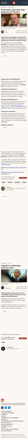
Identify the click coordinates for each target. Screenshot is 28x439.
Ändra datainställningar (6, 430)
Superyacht (17, 182)
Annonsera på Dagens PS (7, 424)
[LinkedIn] (9, 407)
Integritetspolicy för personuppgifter (9, 417)
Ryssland (10, 182)
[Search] (24, 3)
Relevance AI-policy (6, 422)
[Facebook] (2, 407)
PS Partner (3, 427)
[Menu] (26, 3)
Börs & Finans (11, 7)
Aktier (10, 263)
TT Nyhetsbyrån (9, 347)
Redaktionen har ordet (6, 426)
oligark (3, 182)
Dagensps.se (4, 7)
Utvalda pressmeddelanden (7, 413)
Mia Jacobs (8, 187)
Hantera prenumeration (6, 411)
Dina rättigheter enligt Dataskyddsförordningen (12, 421)
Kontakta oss (4, 414)
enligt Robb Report (5, 164)
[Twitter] (6, 407)
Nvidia (3, 342)
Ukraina (24, 182)
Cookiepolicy (4, 419)
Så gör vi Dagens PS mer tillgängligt (9, 429)
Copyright (3, 416)
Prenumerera (23, 177)
